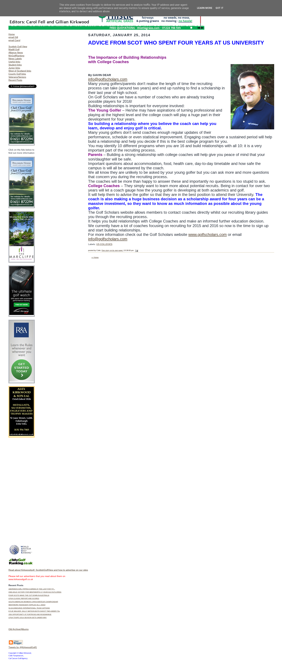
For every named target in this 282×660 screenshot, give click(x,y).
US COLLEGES (104, 244)
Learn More (204, 8)
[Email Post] (136, 250)
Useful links (14, 61)
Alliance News (15, 52)
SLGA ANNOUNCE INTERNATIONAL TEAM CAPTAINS (29, 608)
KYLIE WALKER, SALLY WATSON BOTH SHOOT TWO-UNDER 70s (34, 611)
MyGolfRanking (16, 55)
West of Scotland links (19, 70)
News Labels (15, 58)
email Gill (13, 37)
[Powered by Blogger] (15, 644)
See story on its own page (112, 250)
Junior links (14, 68)
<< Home (95, 257)
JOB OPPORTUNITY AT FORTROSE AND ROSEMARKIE (29, 614)
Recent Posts (15, 80)
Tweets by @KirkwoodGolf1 (22, 647)
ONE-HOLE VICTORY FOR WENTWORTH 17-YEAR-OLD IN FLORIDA (34, 592)
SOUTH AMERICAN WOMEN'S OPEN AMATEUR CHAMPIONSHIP (33, 602)
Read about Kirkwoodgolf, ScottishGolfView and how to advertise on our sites (48, 570)
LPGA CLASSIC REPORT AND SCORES (23, 598)
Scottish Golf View (17, 46)
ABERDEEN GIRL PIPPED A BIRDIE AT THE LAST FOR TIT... (31, 589)
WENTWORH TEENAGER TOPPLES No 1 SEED (26, 605)
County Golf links (17, 74)
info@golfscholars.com (107, 79)
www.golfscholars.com (207, 234)
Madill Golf (13, 49)
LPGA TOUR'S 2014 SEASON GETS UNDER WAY (27, 617)
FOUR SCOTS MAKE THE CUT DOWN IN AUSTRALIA (28, 595)
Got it (219, 8)
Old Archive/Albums (18, 629)
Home (11, 34)
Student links (15, 64)
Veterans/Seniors (17, 77)
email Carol (14, 40)
